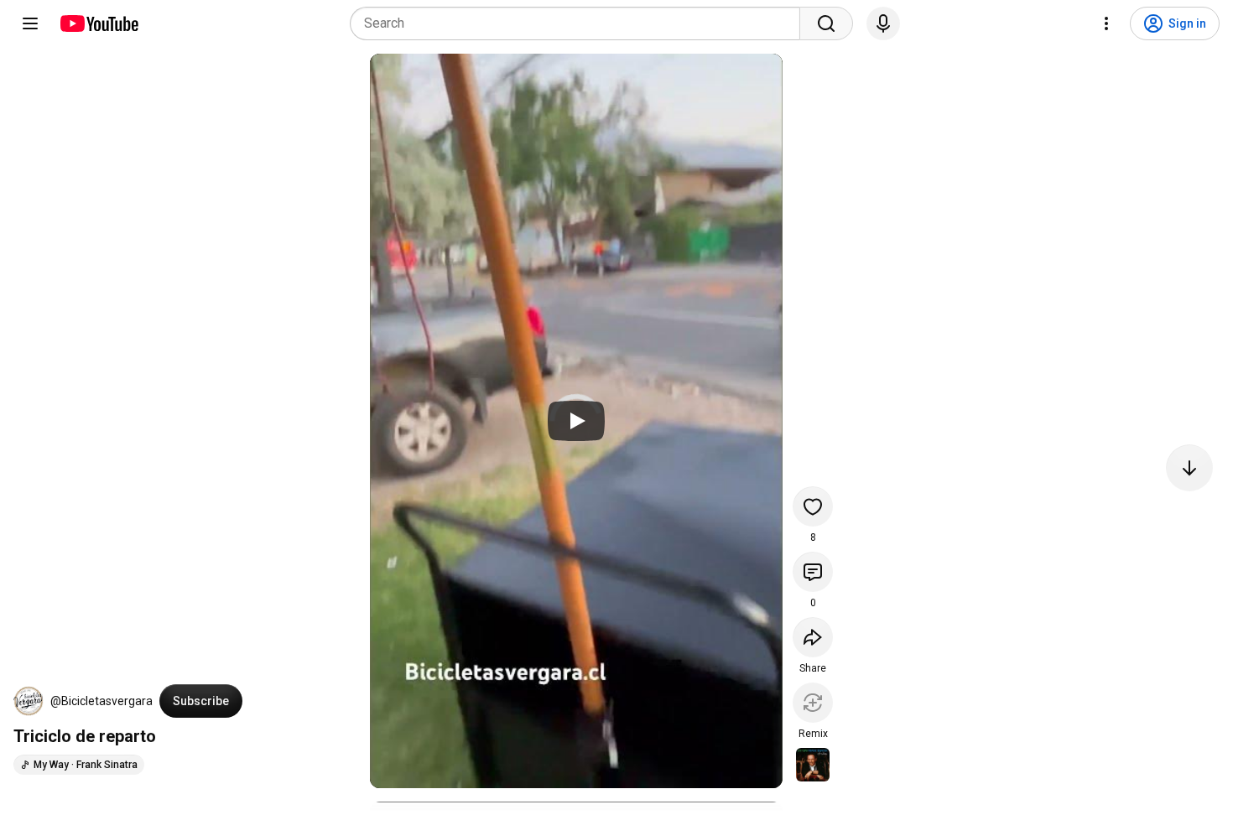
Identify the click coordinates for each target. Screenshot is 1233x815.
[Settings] (1106, 23)
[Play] (576, 421)
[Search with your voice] (883, 23)
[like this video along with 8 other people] (813, 506)
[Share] (813, 637)
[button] (28, 701)
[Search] (826, 23)
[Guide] (30, 23)
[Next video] (1189, 467)
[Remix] (813, 703)
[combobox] (580, 23)
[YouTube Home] (98, 23)
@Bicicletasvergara (101, 701)
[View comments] (813, 572)
